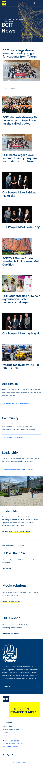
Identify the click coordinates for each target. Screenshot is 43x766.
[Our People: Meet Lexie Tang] (17, 223)
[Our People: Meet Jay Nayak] (17, 329)
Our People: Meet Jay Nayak (21, 333)
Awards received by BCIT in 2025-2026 (20, 366)
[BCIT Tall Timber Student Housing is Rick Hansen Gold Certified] (17, 254)
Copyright (16, 762)
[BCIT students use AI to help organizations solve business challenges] (17, 291)
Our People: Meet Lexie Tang (21, 227)
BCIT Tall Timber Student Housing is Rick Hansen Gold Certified (21, 262)
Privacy (24, 762)
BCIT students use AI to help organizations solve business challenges (21, 299)
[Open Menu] (40, 3)
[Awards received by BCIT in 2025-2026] (17, 360)
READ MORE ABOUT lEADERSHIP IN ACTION (18, 469)
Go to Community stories (13, 437)
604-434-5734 (15, 741)
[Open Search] (34, 3)
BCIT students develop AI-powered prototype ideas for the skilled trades (20, 120)
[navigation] (5, 3)
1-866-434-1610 (20, 744)
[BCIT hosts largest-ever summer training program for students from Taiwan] (17, 150)
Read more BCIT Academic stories (16, 403)
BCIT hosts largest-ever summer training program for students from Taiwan (20, 53)
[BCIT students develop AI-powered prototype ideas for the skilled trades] (17, 113)
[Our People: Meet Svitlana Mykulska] (17, 188)
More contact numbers (10, 747)
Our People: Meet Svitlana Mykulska (19, 194)
